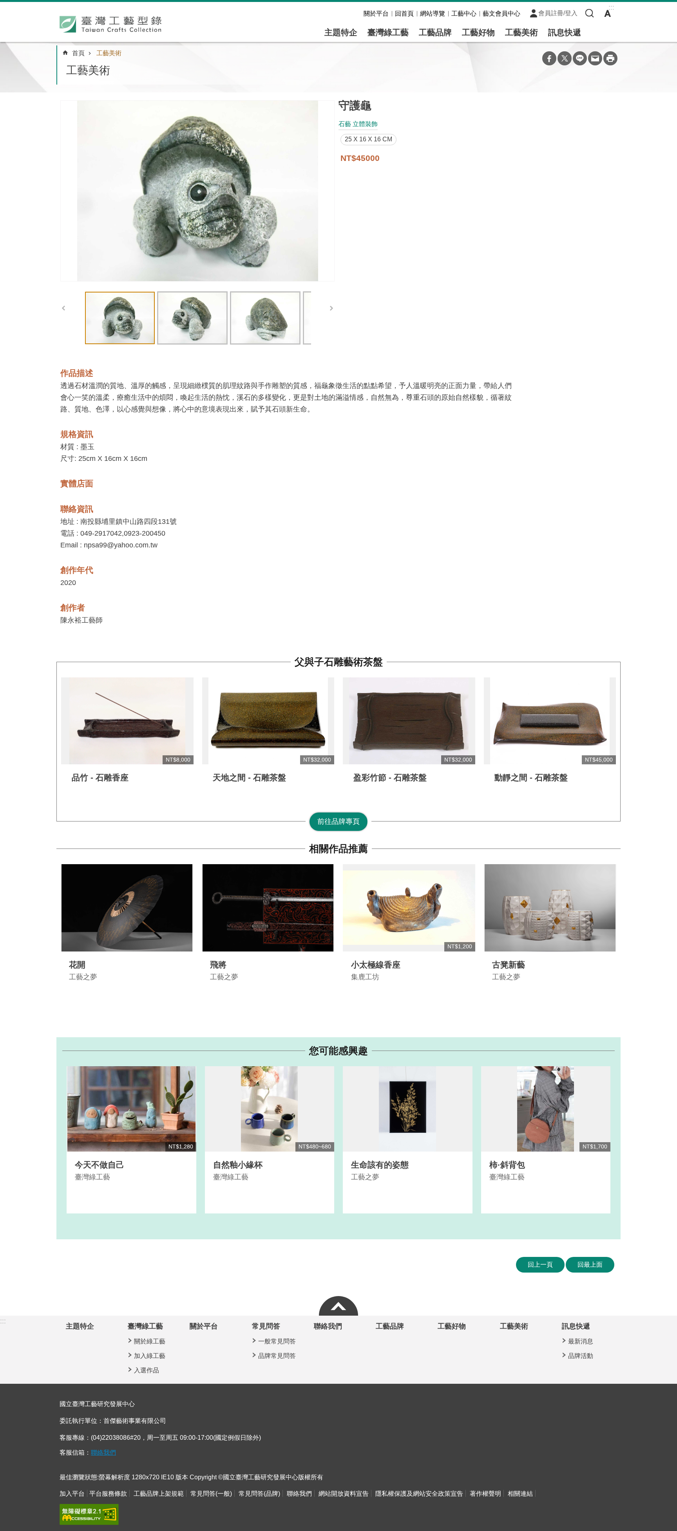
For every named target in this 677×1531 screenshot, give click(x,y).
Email (595, 58)
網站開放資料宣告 (344, 1493)
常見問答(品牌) (259, 1493)
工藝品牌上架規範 (159, 1493)
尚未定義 (338, 1304)
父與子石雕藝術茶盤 (339, 662)
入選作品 (146, 1370)
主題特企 (340, 32)
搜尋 (590, 13)
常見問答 (266, 1326)
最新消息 (580, 1341)
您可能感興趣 (338, 1050)
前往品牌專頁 (338, 821)
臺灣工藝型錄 (110, 24)
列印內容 (610, 58)
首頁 (78, 53)
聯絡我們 (328, 1326)
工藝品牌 (435, 32)
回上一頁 (540, 1264)
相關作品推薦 (338, 848)
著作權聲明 (485, 1493)
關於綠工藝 (149, 1341)
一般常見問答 (277, 1341)
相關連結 (520, 1493)
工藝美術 (521, 32)
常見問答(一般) (211, 1493)
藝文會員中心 (501, 13)
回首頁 (404, 13)
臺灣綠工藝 (388, 32)
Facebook (549, 58)
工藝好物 (478, 32)
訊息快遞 (564, 32)
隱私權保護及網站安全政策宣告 (419, 1493)
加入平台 (72, 1493)
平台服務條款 (108, 1493)
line (580, 58)
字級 (607, 13)
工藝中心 (463, 13)
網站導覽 (432, 13)
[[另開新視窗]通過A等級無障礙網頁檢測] (89, 1514)
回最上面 (590, 1264)
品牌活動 (580, 1355)
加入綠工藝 (149, 1355)
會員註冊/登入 (557, 13)
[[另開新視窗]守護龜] (197, 191)
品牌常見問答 (277, 1355)
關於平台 (376, 13)
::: (3, 1321)
